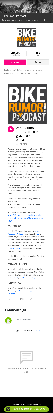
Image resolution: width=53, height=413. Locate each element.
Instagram (34, 278)
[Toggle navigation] (50, 3)
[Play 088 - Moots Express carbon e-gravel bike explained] (11, 129)
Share (16, 62)
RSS (39, 62)
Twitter (22, 278)
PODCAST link (14, 248)
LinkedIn (11, 293)
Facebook (14, 278)
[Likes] (8, 299)
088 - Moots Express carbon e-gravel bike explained (29, 133)
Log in (36, 330)
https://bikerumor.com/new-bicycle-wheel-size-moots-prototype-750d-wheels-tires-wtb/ (26, 218)
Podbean (20, 234)
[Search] (44, 4)
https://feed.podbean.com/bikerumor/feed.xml (24, 20)
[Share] (31, 299)
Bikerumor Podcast (14, 16)
